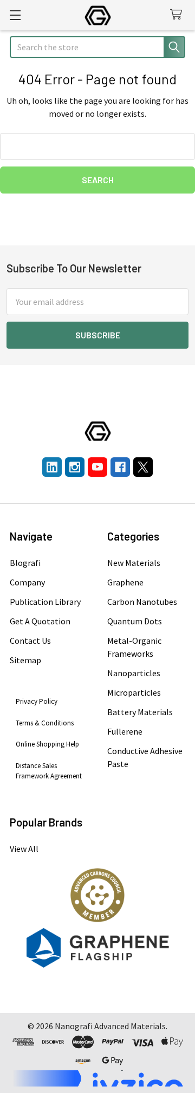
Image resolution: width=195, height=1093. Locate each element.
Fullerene (124, 731)
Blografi (25, 562)
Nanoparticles (133, 673)
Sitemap (25, 660)
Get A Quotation (40, 621)
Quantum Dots (134, 621)
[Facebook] (120, 467)
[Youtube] (97, 467)
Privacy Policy (36, 701)
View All (24, 848)
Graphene (125, 582)
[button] (98, 895)
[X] (143, 467)
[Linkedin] (52, 467)
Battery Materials (140, 712)
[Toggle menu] (15, 15)
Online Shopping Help (47, 744)
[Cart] (178, 15)
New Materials (133, 562)
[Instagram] (74, 467)
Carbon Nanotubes (142, 601)
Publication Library (45, 601)
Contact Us (30, 640)
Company (27, 582)
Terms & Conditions (45, 723)
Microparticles (134, 692)
